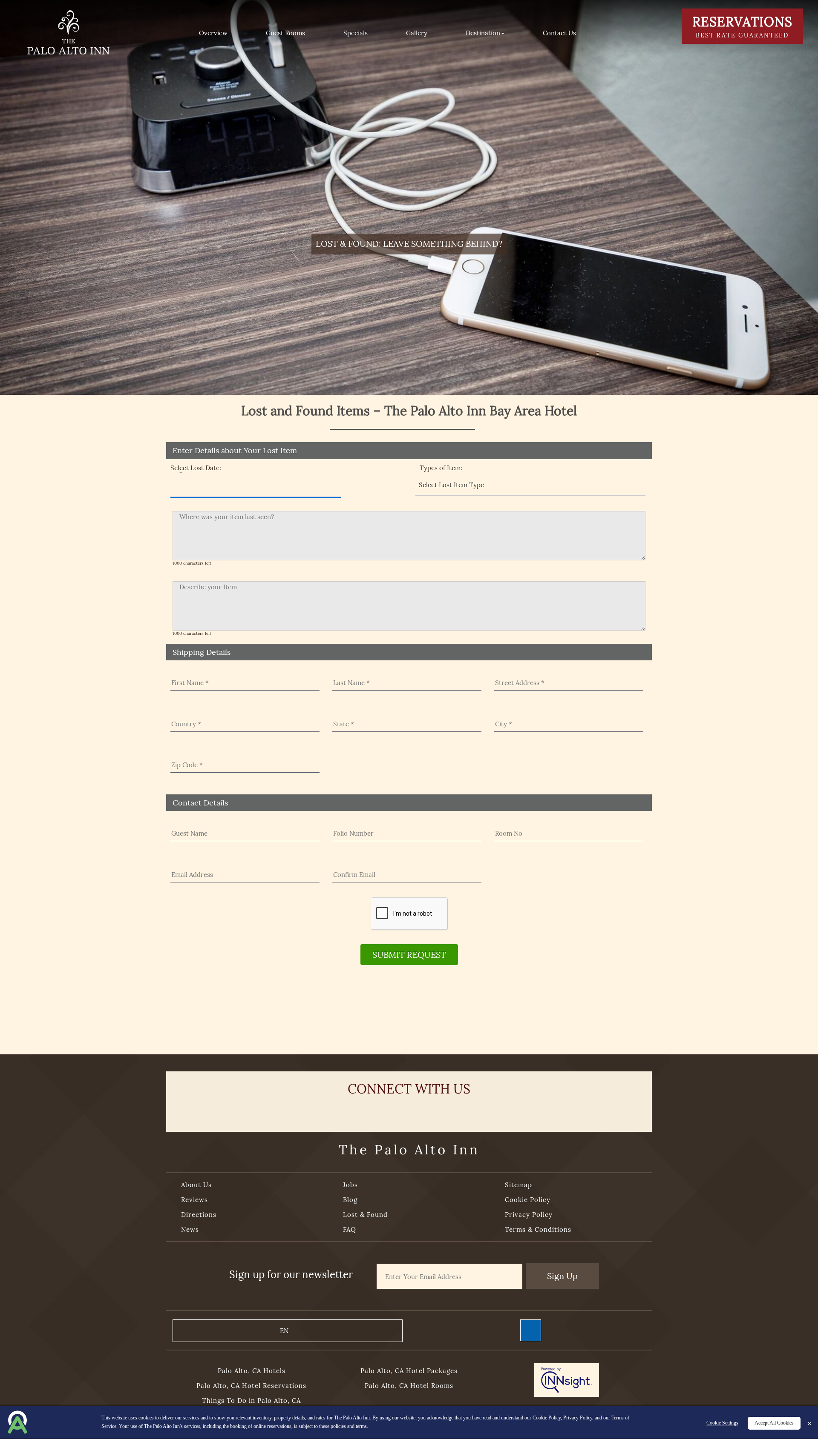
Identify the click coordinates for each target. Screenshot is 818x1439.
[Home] (158, 33)
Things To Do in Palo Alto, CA (251, 1400)
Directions (198, 1215)
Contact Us (559, 33)
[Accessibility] (531, 1330)
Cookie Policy (527, 1200)
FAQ (349, 1229)
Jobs (350, 1185)
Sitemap (518, 1185)
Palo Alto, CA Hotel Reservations (251, 1386)
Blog (350, 1200)
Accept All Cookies (774, 1423)
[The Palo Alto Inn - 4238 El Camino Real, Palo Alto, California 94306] (68, 32)
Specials (355, 33)
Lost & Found (365, 1215)
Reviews (194, 1200)
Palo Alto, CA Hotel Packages (409, 1371)
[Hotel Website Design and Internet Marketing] (566, 1381)
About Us (196, 1185)
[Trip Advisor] (409, 1110)
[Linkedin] (472, 1110)
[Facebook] (346, 1110)
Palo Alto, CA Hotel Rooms (409, 1386)
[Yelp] (377, 1110)
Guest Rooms (285, 33)
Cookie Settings (722, 1423)
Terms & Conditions (538, 1229)
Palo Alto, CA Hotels (251, 1371)
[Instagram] (440, 1110)
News (190, 1229)
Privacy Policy (529, 1215)
